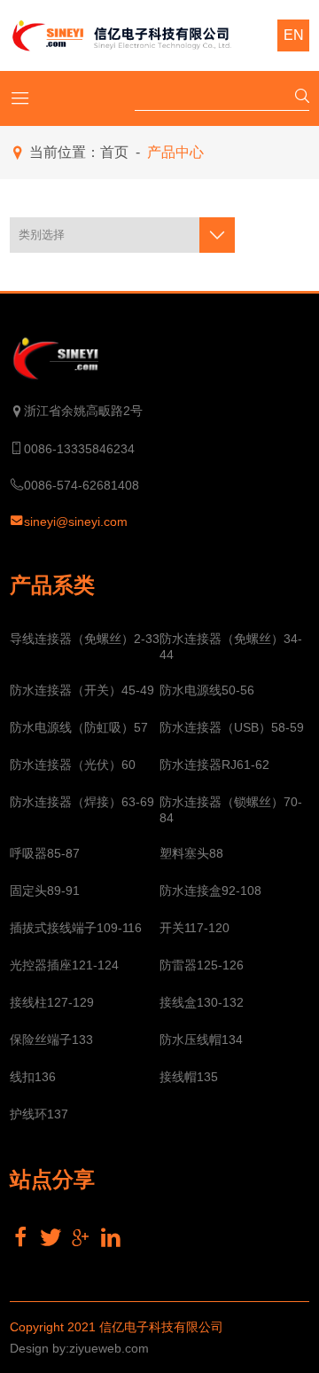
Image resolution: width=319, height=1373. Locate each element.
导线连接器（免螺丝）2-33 (85, 639)
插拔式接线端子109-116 (76, 928)
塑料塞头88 (191, 853)
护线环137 (39, 1114)
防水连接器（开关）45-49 (82, 690)
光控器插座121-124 (64, 965)
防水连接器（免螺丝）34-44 (231, 647)
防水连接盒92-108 (210, 890)
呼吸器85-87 (45, 853)
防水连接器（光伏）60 (73, 764)
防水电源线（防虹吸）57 (79, 727)
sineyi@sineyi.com (76, 521)
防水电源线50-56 (207, 690)
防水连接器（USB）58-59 (232, 727)
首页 (114, 152)
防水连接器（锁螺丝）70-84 (231, 810)
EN (294, 35)
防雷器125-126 (202, 965)
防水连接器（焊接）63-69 (82, 802)
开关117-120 (195, 928)
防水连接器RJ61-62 (214, 764)
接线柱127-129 (52, 1002)
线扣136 (33, 1077)
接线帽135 (189, 1077)
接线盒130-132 (202, 1002)
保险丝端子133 (51, 1039)
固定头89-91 (45, 890)
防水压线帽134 (201, 1039)
